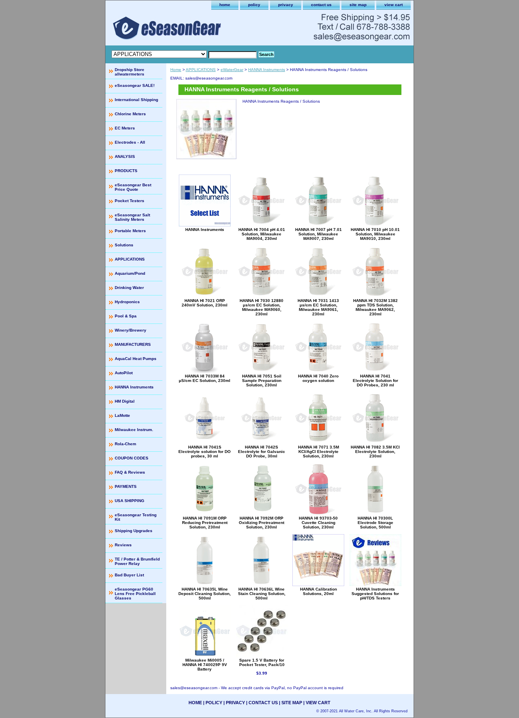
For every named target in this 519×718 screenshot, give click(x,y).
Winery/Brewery (130, 330)
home (224, 4)
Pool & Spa (126, 316)
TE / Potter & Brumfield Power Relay (137, 561)
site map (358, 4)
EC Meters (125, 128)
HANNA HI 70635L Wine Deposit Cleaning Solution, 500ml (204, 593)
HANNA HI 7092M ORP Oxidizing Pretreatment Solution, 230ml (261, 522)
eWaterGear (232, 69)
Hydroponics (127, 302)
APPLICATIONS (201, 69)
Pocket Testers (129, 200)
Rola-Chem (125, 444)
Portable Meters (130, 231)
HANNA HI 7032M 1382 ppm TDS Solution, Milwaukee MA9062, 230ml (375, 307)
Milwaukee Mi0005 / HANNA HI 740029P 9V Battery (204, 664)
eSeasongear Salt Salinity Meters (132, 217)
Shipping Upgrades (133, 530)
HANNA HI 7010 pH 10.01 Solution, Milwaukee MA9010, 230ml (375, 234)
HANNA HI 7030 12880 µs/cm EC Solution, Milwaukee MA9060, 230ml (261, 307)
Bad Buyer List (129, 575)
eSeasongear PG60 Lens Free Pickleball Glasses (135, 593)
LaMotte (122, 415)
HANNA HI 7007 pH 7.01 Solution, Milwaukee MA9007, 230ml (318, 234)
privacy (285, 4)
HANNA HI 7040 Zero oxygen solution (318, 378)
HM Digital (125, 401)
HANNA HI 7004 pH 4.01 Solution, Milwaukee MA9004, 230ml (261, 234)
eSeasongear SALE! (134, 85)
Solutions (124, 245)
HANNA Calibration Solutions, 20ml (318, 591)
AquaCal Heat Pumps (136, 358)
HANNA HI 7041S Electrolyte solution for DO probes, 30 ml (204, 451)
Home (175, 69)
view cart (393, 4)
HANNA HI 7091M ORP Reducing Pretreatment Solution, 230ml (204, 522)
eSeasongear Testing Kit (136, 517)
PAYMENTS (126, 486)
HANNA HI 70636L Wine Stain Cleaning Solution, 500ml (261, 593)
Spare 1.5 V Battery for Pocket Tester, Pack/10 (262, 662)
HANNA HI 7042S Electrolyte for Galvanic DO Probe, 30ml (261, 451)
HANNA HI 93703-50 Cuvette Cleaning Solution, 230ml (318, 522)
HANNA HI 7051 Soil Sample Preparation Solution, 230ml (261, 380)
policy (254, 4)
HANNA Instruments (266, 69)
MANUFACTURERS (133, 344)
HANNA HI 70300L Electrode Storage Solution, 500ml (375, 522)
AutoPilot (124, 373)
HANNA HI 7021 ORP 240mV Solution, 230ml (204, 302)
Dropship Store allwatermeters (129, 71)
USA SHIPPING (129, 500)
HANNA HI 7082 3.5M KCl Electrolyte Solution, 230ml (375, 451)
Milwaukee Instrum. (134, 429)
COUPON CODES (131, 458)
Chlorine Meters (130, 114)
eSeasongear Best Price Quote (133, 187)
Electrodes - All (130, 142)
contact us (321, 4)
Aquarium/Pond (130, 273)
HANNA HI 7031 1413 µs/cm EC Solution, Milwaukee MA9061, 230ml (318, 307)
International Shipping (136, 99)
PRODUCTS (126, 170)
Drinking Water (129, 287)
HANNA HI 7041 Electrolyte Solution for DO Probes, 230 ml (375, 380)
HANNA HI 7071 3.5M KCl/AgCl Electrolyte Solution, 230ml (318, 451)
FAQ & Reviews (130, 472)
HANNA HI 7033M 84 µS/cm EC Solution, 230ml (204, 378)
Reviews (123, 545)
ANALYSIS (125, 156)
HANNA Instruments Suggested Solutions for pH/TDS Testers (375, 593)
